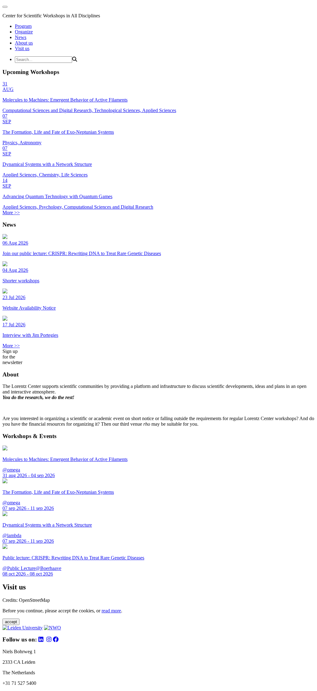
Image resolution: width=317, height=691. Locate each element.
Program (23, 26)
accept (11, 621)
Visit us (22, 48)
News (20, 37)
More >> (11, 212)
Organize (24, 31)
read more (111, 610)
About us (24, 43)
